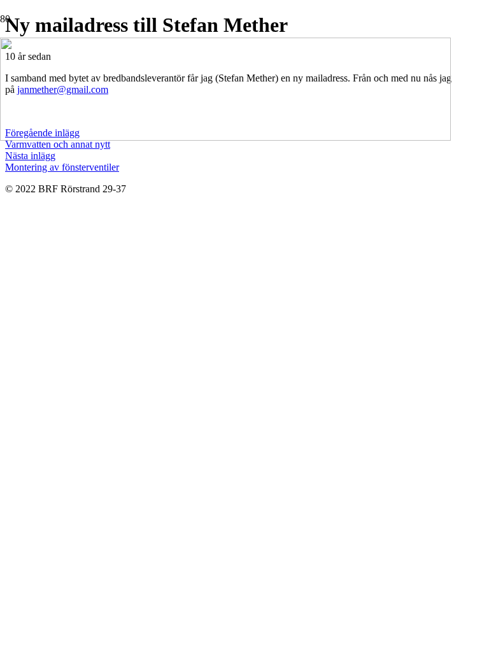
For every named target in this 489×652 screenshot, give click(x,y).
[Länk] (225, 137)
